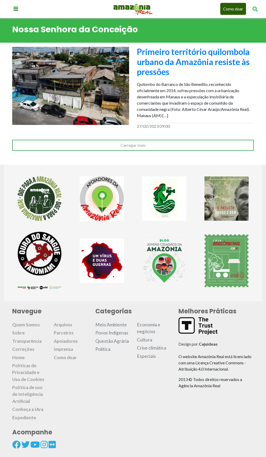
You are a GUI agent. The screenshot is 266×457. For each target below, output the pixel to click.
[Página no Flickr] (52, 444)
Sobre (18, 332)
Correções (23, 349)
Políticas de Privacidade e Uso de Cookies (28, 372)
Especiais (146, 356)
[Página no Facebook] (16, 444)
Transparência (27, 341)
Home (18, 357)
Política (102, 349)
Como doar (233, 8)
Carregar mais (133, 145)
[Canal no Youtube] (35, 444)
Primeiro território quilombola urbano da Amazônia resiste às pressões (193, 62)
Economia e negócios (148, 328)
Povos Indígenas (111, 332)
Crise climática (151, 348)
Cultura (144, 339)
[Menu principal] (15, 8)
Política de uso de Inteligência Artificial (27, 394)
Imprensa (63, 349)
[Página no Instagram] (44, 444)
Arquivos (63, 324)
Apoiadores (66, 341)
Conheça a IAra (27, 409)
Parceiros (64, 332)
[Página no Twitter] (25, 444)
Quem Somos (26, 324)
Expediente (24, 417)
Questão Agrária (112, 341)
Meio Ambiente (111, 324)
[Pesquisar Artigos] (255, 9)
